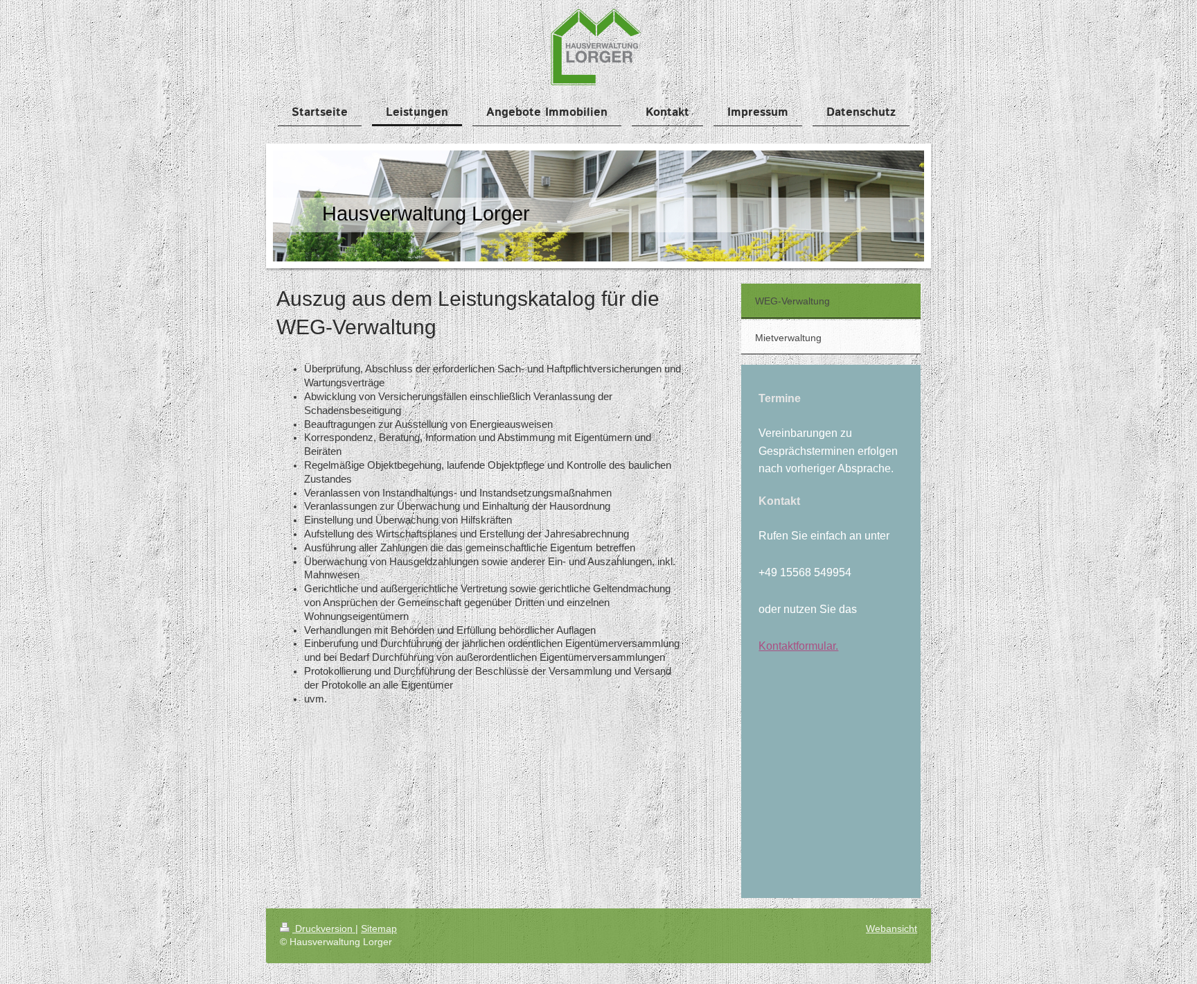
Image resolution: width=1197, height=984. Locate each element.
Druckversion (323, 928)
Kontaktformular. (798, 646)
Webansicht (891, 928)
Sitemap (379, 928)
